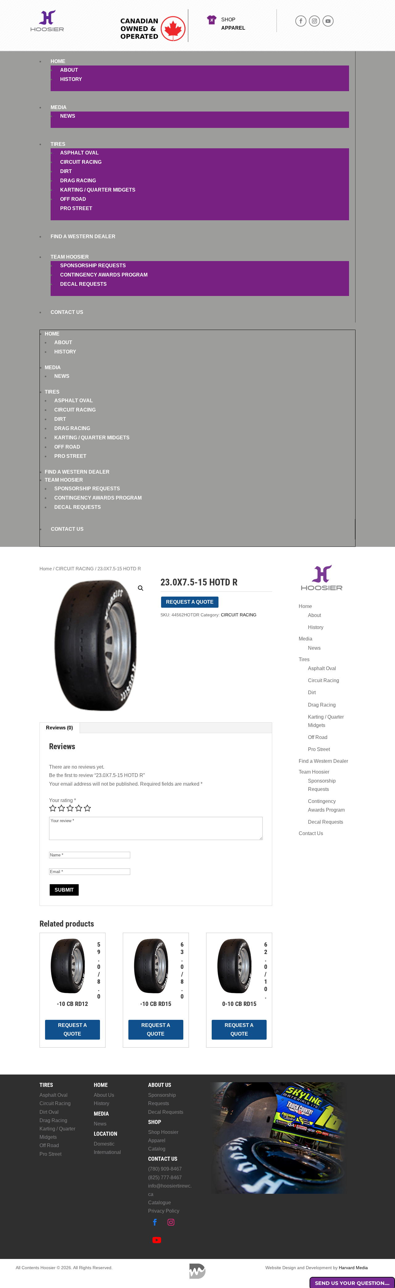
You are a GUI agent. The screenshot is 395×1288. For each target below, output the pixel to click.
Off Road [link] (73, 199)
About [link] (69, 70)
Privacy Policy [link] (163, 1211)
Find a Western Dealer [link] (83, 236)
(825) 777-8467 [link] (165, 1177)
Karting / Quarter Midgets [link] (97, 189)
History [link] (71, 79)
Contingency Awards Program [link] (104, 274)
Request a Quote (190, 602)
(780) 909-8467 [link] (165, 1169)
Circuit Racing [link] (81, 162)
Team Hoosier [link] (70, 257)
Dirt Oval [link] (49, 1112)
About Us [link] (104, 1095)
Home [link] (58, 61)
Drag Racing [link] (78, 180)
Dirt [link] (66, 171)
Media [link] (59, 107)
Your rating (62, 800)
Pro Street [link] (76, 208)
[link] (95, 645)
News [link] (67, 116)
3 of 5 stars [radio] (70, 808)
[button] (300, 21)
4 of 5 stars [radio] (78, 808)
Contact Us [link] (67, 312)
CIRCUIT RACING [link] (75, 568)
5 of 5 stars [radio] (87, 808)
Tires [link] (58, 144)
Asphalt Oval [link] (79, 152)
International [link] (107, 1152)
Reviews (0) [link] (59, 727)
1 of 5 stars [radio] (52, 808)
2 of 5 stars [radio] (61, 808)
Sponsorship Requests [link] (93, 265)
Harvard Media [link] (353, 1267)
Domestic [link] (104, 1144)
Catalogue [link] (159, 1202)
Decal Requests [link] (83, 284)
